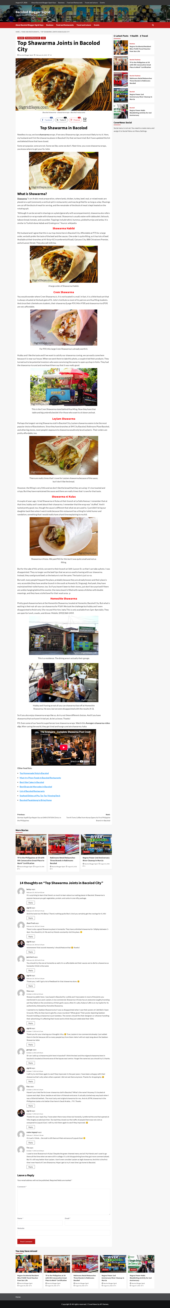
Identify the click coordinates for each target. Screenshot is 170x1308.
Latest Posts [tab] (121, 36)
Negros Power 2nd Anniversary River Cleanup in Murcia (96, 859)
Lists (43, 38)
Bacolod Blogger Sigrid (33, 12)
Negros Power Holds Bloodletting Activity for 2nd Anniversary (140, 113)
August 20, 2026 (39, 867)
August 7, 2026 (136, 1286)
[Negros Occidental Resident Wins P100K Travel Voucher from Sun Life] (121, 47)
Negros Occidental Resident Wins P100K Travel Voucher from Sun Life (140, 49)
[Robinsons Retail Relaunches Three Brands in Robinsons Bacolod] (63, 844)
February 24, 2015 (41, 55)
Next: (88, 817)
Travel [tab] (144, 36)
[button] (152, 25)
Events (102, 3)
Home (18, 1297)
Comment (21, 1186)
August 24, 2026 (23, 1286)
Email (67, 1218)
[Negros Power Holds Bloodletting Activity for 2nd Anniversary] (121, 111)
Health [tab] (134, 36)
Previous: (39, 817)
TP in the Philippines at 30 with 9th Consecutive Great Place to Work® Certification (30, 860)
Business (61, 3)
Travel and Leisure (91, 3)
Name (20, 1218)
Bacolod (20, 38)
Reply (30, 903)
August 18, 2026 (72, 867)
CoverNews (92, 1304)
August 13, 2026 (105, 864)
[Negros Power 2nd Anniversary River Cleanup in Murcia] (96, 844)
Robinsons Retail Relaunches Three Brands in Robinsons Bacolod (62, 860)
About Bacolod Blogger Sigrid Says (43, 3)
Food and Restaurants (74, 3)
